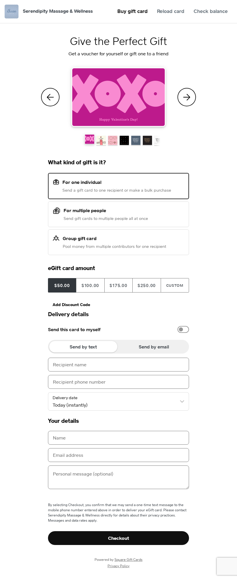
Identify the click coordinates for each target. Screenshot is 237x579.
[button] (90, 139)
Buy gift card (132, 11)
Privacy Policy (118, 566)
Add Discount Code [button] (71, 304)
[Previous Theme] (50, 97)
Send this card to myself (74, 329)
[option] (118, 329)
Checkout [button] (118, 538)
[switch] (183, 329)
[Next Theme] (186, 97)
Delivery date (65, 397)
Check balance (211, 11)
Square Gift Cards (128, 559)
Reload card (170, 11)
